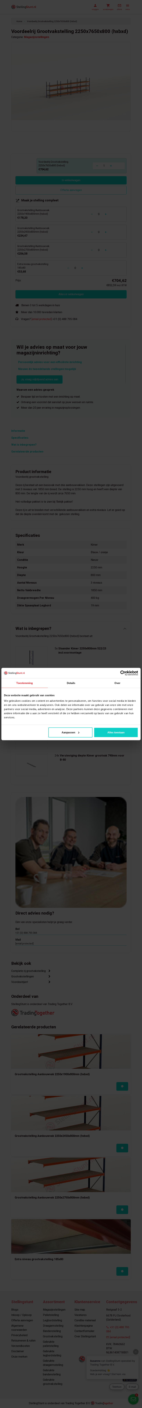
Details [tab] (71, 683)
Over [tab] (117, 683)
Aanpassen (68, 732)
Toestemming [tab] (24, 683)
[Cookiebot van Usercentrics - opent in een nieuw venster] (123, 673)
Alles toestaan (116, 732)
